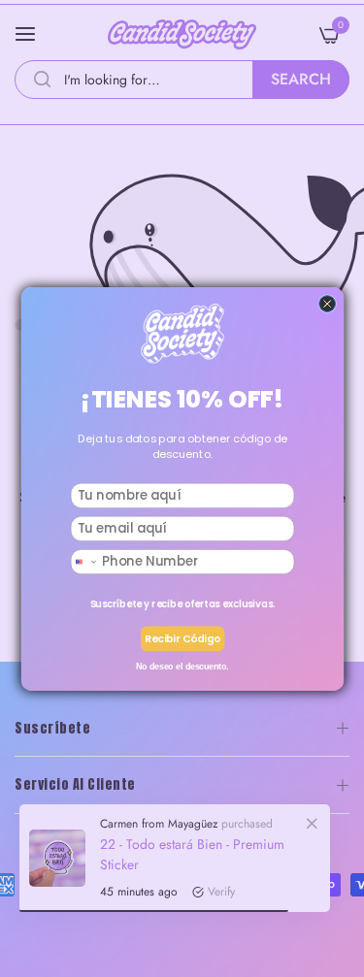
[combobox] (84, 561)
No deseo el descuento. (182, 666)
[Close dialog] (326, 303)
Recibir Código (182, 638)
